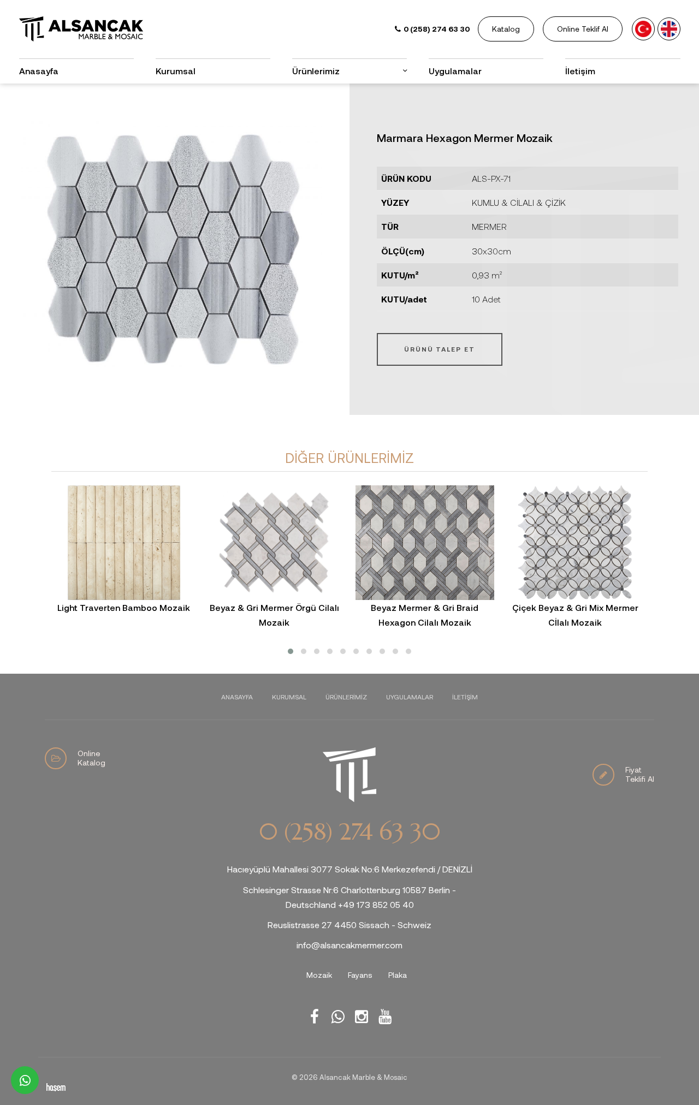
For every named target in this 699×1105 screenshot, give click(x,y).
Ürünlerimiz (346, 696)
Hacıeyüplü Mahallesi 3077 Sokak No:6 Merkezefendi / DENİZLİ (349, 869)
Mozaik (319, 974)
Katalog (506, 28)
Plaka (397, 974)
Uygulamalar (455, 71)
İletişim (580, 71)
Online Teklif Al (582, 28)
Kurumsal (176, 71)
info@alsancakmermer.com (349, 945)
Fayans (360, 974)
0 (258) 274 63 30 (349, 832)
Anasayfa (38, 71)
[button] (290, 651)
